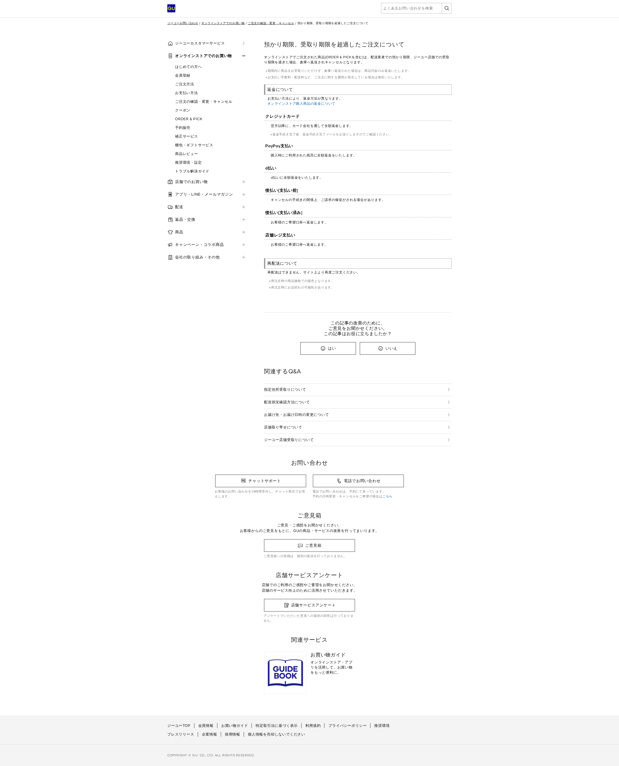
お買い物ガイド (234, 725)
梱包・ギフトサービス (194, 145)
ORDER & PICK (189, 119)
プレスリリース (180, 734)
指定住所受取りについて (285, 389)
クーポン (182, 110)
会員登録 (182, 75)
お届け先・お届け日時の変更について (296, 414)
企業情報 (209, 734)
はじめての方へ (188, 67)
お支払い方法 (186, 93)
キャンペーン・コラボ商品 (199, 244)
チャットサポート (264, 481)
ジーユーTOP (179, 725)
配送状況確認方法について (287, 402)
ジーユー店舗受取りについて (289, 440)
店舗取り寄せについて (283, 427)
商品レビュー (186, 154)
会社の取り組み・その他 (197, 257)
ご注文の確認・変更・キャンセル (271, 23)
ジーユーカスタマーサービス (200, 43)
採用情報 (232, 734)
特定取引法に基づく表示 (277, 725)
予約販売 (182, 127)
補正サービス (186, 136)
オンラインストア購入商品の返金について (301, 104)
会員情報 (206, 725)
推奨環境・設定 (188, 162)
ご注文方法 (184, 84)
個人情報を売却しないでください (276, 734)
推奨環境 (382, 725)
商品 (179, 232)
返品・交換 (185, 219)
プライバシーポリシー (347, 725)
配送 (179, 207)
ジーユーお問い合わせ (182, 23)
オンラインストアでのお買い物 (223, 23)
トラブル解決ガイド (192, 171)
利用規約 (313, 725)
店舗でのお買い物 (191, 181)
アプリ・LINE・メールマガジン (204, 194)
